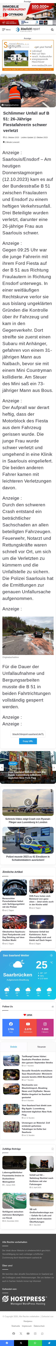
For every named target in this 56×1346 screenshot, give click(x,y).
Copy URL (28, 741)
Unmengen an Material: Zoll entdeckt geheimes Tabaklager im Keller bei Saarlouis (27, 775)
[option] (28, 767)
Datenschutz (39, 1326)
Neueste (41, 1047)
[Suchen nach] (52, 30)
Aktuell (13, 763)
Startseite (15, 1326)
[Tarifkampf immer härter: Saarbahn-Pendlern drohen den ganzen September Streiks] (11, 1060)
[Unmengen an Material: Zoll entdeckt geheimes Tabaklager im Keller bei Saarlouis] (11, 1126)
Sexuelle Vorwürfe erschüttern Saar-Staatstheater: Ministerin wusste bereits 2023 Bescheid (37, 1073)
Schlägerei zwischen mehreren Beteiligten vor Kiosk (13, 1214)
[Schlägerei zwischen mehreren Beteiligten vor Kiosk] (14, 1201)
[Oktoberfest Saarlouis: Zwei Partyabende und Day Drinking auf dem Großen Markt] (14, 922)
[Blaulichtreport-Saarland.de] (28, 29)
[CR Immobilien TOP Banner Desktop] (28, 14)
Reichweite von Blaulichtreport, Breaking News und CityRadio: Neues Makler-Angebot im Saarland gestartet (36, 1091)
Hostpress (28, 1321)
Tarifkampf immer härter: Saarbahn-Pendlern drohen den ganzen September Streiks (37, 1059)
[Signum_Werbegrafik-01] (28, 55)
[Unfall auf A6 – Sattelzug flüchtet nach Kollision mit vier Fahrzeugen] (42, 1164)
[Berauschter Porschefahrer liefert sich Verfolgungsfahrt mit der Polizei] (14, 887)
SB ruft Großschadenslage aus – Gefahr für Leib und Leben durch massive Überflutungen (41, 1215)
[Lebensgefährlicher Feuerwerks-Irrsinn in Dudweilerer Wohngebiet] (14, 1162)
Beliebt (13, 1047)
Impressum (27, 1326)
